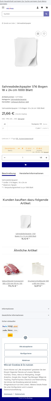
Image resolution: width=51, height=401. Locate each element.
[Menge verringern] (4, 157)
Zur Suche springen (30, 1)
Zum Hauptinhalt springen (11, 1)
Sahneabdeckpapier (19, 99)
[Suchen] (46, 13)
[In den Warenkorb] (25, 164)
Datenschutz (20, 394)
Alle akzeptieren (25, 347)
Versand (21, 119)
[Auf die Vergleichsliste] (38, 33)
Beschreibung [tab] (9, 173)
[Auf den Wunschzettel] (44, 33)
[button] (37, 7)
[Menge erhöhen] (46, 157)
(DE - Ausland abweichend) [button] (24, 139)
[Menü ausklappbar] (3, 6)
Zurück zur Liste (9, 23)
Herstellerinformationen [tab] (31, 173)
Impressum (8, 394)
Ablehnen (26, 360)
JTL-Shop (29, 398)
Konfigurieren (26, 353)
